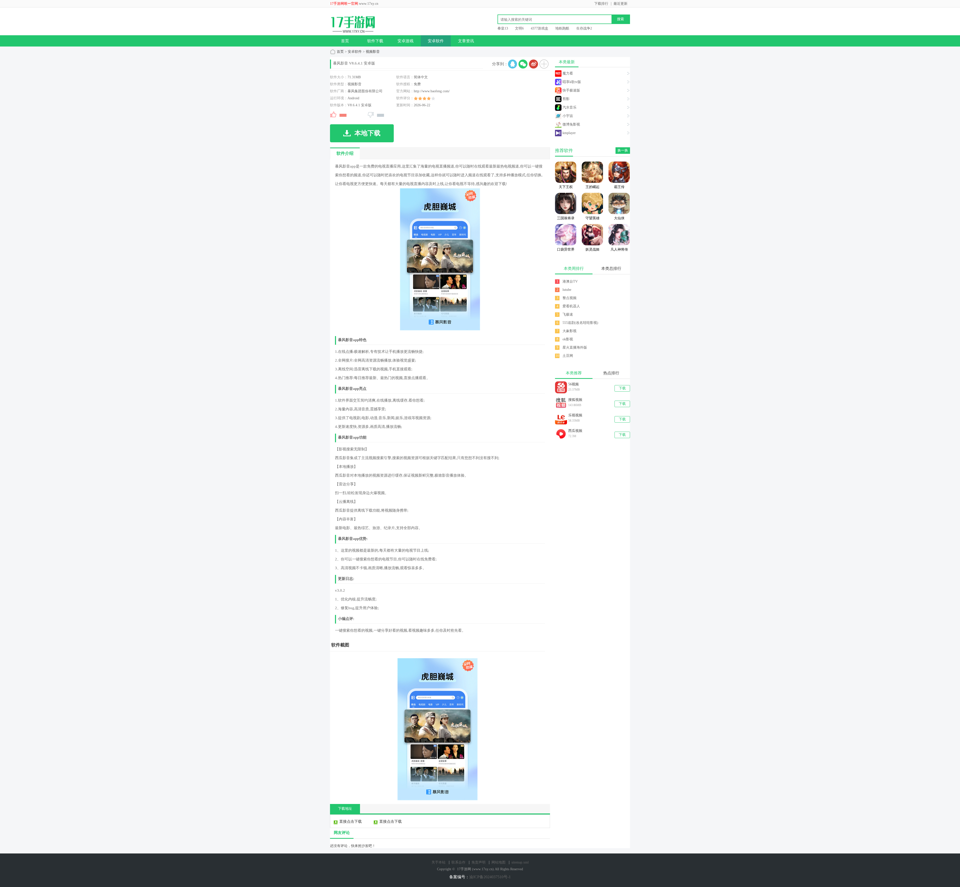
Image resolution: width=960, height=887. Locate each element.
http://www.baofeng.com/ (432, 91)
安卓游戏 (406, 41)
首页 (345, 41)
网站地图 (499, 862)
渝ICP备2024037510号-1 (490, 877)
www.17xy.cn (368, 4)
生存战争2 (584, 28)
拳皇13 (503, 28)
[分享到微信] (523, 64)
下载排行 (601, 4)
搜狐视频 (575, 400)
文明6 (519, 28)
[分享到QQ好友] (512, 64)
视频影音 (373, 52)
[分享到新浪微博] (533, 64)
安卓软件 (436, 41)
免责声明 (479, 862)
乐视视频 (575, 415)
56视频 (573, 384)
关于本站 (439, 862)
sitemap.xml (520, 862)
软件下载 (375, 41)
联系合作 (459, 862)
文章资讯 (466, 41)
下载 (622, 388)
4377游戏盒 (539, 28)
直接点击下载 (350, 821)
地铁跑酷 (562, 28)
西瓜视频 (575, 431)
